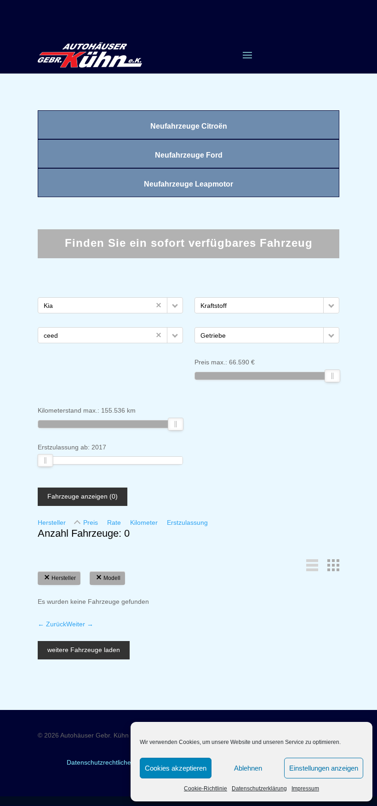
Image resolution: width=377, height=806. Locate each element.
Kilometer (144, 522)
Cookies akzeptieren (175, 768)
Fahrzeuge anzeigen (82, 496)
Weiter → (79, 624)
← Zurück (52, 624)
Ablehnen (248, 768)
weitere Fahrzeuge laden (83, 649)
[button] (175, 305)
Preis (90, 522)
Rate (114, 522)
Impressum (305, 788)
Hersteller (52, 522)
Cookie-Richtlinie (205, 788)
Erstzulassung (187, 522)
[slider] (332, 375)
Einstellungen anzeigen (323, 768)
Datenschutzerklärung (259, 788)
